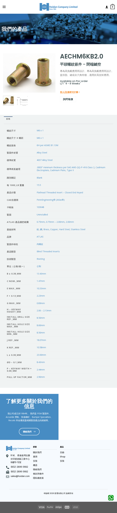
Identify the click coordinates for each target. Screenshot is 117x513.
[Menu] (4, 7)
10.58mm (41, 347)
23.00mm (41, 354)
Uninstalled (42, 214)
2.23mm (41, 295)
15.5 (39, 185)
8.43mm (41, 362)
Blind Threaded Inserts (48, 251)
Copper (54, 229)
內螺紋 (40, 244)
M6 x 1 (40, 130)
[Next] (50, 73)
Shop (62, 456)
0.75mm (41, 221)
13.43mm (41, 273)
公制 (39, 266)
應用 (35, 456)
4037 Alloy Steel (45, 160)
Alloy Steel (42, 152)
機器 (35, 465)
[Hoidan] (59, 7)
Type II (70, 170)
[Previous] (8, 73)
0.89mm (41, 303)
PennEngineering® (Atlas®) (51, 199)
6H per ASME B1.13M (47, 145)
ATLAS (40, 236)
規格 (8, 119)
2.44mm (41, 369)
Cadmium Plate (58, 170)
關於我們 (37, 452)
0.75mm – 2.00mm (55, 221)
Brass (46, 229)
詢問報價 (68, 99)
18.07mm (41, 340)
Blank (39, 177)
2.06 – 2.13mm (44, 310)
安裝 (35, 460)
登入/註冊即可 (67, 92)
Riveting (41, 258)
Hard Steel (64, 229)
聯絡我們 (37, 469)
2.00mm (70, 221)
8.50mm (41, 317)
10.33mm (41, 288)
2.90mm (41, 376)
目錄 (62, 452)
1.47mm (41, 280)
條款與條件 (38, 473)
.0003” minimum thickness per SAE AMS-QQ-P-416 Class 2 (65, 167)
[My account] (106, 7)
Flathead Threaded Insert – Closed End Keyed (60, 192)
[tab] (8, 118)
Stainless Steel (78, 229)
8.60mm (41, 325)
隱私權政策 (38, 477)
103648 (40, 207)
